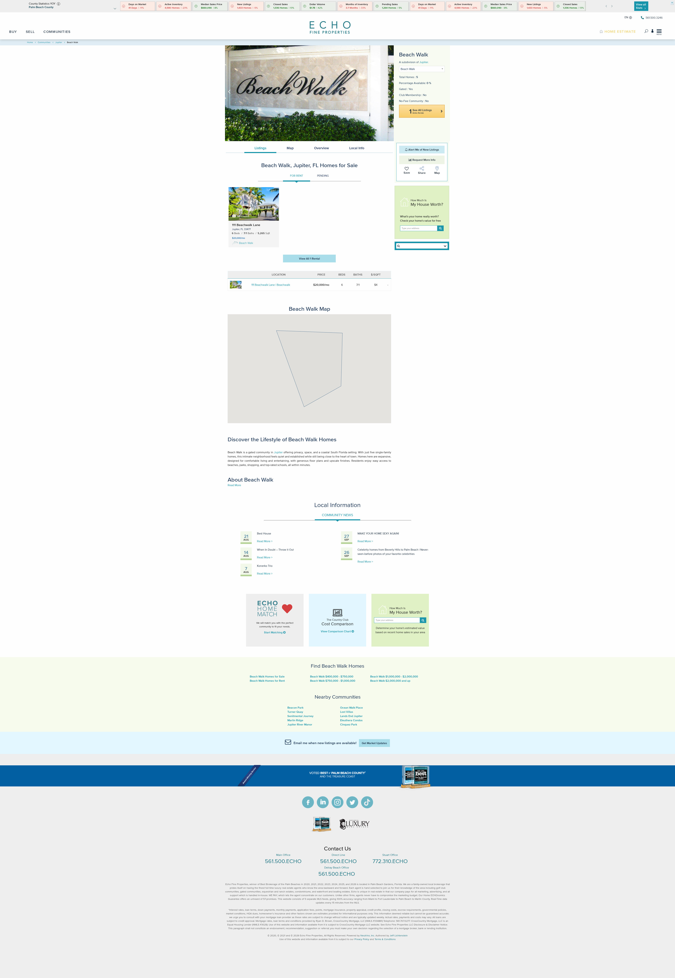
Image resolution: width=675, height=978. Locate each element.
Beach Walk (246, 242)
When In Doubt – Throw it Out (275, 549)
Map (290, 148)
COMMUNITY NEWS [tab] (337, 515)
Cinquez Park (348, 724)
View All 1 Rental (309, 258)
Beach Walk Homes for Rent (267, 680)
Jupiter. (424, 62)
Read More (234, 485)
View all (641, 6)
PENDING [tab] (323, 175)
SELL (30, 32)
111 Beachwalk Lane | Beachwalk (270, 284)
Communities (44, 42)
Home (30, 42)
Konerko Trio (264, 565)
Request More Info (423, 159)
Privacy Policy (361, 939)
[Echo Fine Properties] (333, 25)
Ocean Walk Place (351, 707)
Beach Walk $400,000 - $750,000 (331, 676)
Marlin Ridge (295, 720)
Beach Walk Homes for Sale (267, 676)
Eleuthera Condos (351, 720)
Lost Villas (346, 711)
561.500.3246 (654, 17)
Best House (264, 533)
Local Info (356, 148)
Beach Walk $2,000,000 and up (390, 680)
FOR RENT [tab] (296, 175)
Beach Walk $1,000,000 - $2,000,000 (394, 676)
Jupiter (58, 42)
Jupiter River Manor (299, 724)
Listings (260, 148)
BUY (13, 32)
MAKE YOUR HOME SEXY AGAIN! (378, 533)
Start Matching (273, 632)
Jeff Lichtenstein (399, 935)
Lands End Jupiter (351, 716)
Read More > (264, 541)
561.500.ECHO (283, 861)
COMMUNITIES (57, 32)
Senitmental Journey (300, 716)
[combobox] (422, 246)
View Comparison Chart (336, 631)
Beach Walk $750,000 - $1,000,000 (332, 680)
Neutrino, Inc (367, 935)
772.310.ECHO (390, 861)
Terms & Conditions (385, 939)
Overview (321, 148)
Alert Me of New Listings (423, 149)
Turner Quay (295, 711)
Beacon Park (295, 707)
